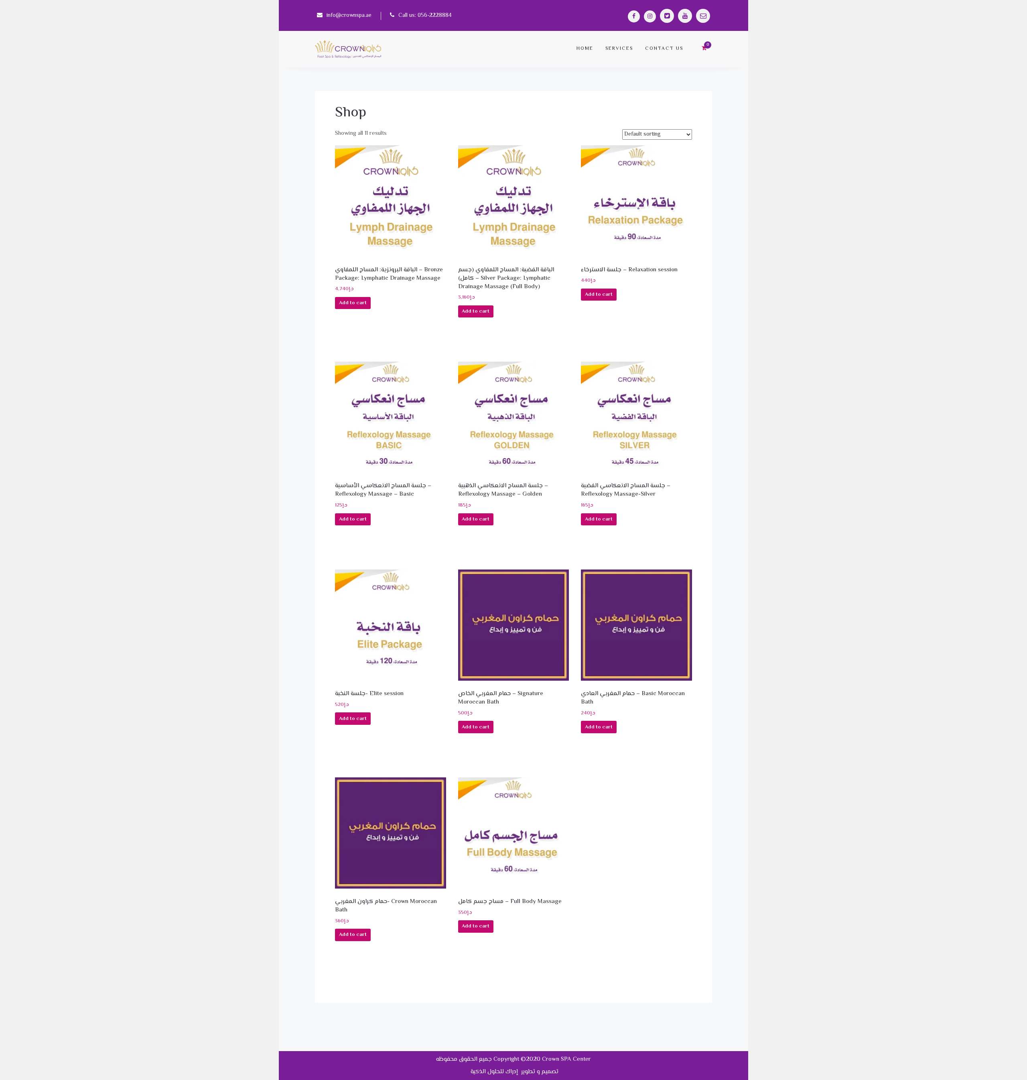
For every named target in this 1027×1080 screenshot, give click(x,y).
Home (584, 49)
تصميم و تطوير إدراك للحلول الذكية (513, 1071)
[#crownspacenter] (634, 16)
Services (619, 49)
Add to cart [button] (353, 303)
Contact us (664, 49)
